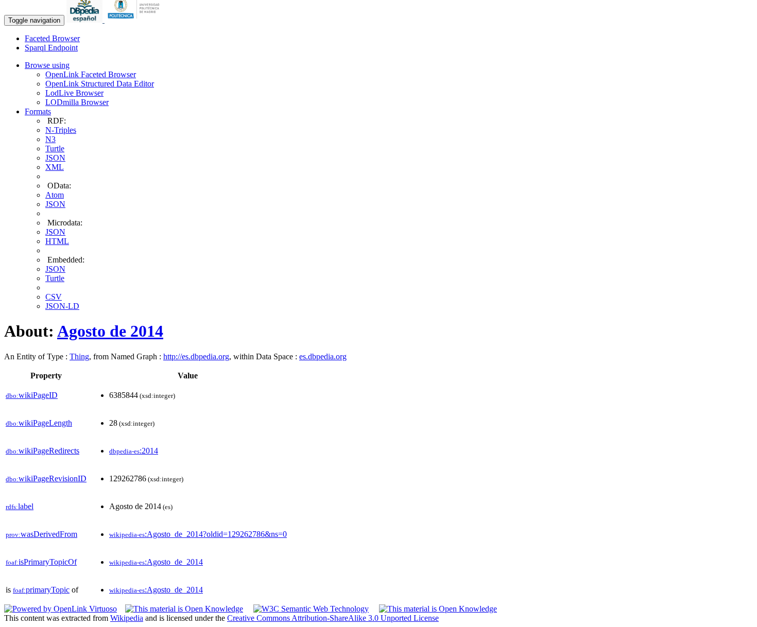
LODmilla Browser (77, 102)
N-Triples (60, 130)
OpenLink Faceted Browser (90, 74)
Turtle (54, 148)
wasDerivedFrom (41, 534)
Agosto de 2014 (110, 331)
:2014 (133, 450)
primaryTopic (41, 589)
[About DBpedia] (85, 19)
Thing (79, 356)
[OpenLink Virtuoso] (60, 608)
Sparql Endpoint (51, 47)
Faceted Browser (52, 38)
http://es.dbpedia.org (196, 356)
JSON (55, 157)
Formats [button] (38, 111)
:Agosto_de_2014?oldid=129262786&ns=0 (198, 534)
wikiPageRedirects (42, 450)
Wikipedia (126, 618)
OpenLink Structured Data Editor (99, 83)
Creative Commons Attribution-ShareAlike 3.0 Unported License (333, 618)
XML (54, 167)
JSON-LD (62, 306)
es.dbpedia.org (323, 356)
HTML (57, 241)
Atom (54, 194)
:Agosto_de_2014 (156, 562)
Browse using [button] (47, 65)
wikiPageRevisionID (46, 478)
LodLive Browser (74, 93)
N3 (50, 139)
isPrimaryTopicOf (41, 562)
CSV (53, 296)
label (19, 506)
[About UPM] (135, 19)
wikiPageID (32, 395)
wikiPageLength (39, 423)
